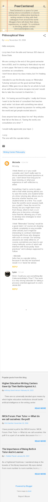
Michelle (16, 162)
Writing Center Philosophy (14, 152)
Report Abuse (24, 496)
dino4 (29, 491)
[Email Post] (3, 147)
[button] (44, 36)
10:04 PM (24, 162)
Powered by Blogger (24, 486)
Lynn (14, 272)
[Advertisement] (24, 350)
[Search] (44, 7)
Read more (40, 408)
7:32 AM (21, 272)
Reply (15, 267)
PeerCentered (24, 6)
